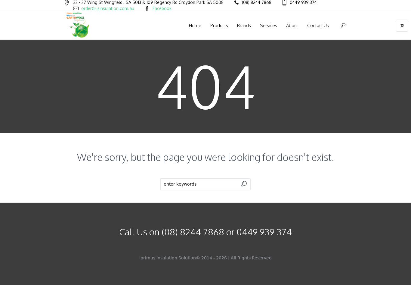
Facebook (162, 8)
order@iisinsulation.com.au (107, 8)
